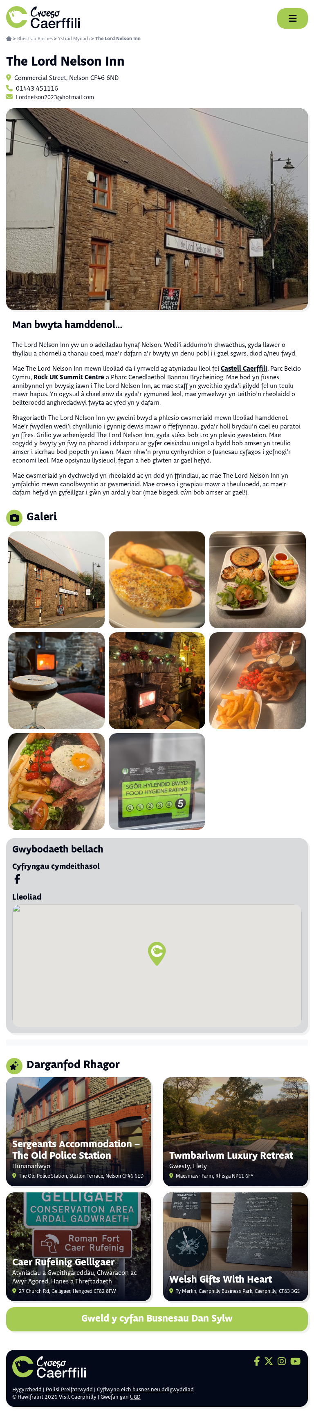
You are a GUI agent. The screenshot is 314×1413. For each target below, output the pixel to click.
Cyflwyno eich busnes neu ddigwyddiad (145, 1389)
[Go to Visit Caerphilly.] (9, 39)
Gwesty (179, 1166)
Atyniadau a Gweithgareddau (53, 1273)
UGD (135, 1397)
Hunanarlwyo (31, 1166)
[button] (157, 954)
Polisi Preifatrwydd (69, 1389)
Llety (200, 1166)
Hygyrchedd (27, 1389)
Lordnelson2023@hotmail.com (55, 97)
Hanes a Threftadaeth (81, 1281)
